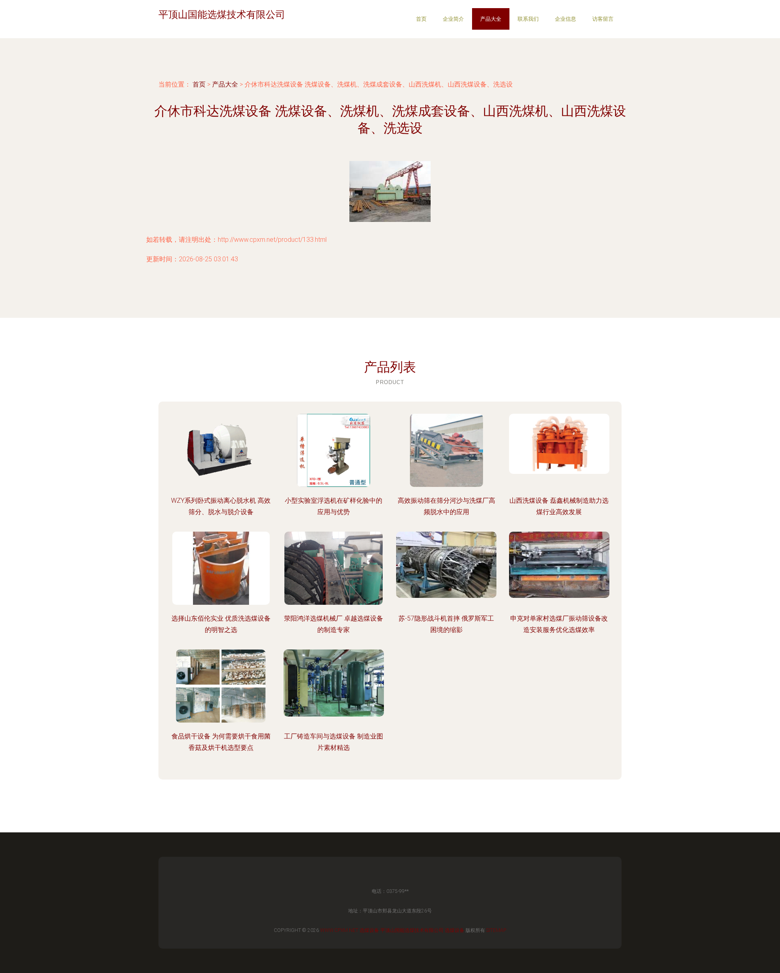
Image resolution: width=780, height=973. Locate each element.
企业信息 (565, 19)
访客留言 (602, 19)
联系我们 (528, 19)
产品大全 (490, 19)
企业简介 (453, 19)
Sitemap (496, 930)
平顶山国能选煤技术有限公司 (412, 930)
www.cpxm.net (339, 930)
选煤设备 (369, 930)
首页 (421, 19)
